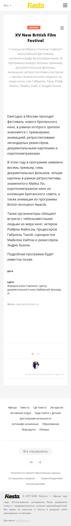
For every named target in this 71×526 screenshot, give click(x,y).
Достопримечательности (35, 418)
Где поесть (40, 407)
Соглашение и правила (21, 478)
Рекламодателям (35, 483)
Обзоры (44, 429)
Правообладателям (52, 478)
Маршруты (29, 429)
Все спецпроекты (35, 451)
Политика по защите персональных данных (35, 472)
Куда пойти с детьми (48, 413)
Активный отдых (20, 413)
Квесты (24, 407)
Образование (50, 424)
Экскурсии (56, 407)
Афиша (33, 27)
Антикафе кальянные (25, 424)
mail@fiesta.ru (22, 520)
